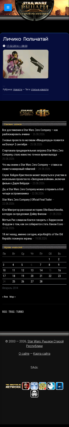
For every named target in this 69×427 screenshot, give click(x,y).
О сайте (24, 353)
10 (4, 270)
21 (41, 276)
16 (59, 270)
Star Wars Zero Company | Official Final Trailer (27, 199)
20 (32, 276)
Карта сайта (41, 353)
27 (32, 281)
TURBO (20, 311)
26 (22, 281)
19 (22, 276)
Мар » (12, 296)
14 (41, 270)
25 (13, 281)
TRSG (12, 311)
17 (4, 276)
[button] (8, 7)
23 (59, 276)
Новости (17, 89)
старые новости (40, 89)
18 (13, 276)
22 (50, 276)
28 (41, 281)
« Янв (5, 296)
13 (32, 270)
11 (13, 270)
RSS (4, 311)
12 (22, 270)
